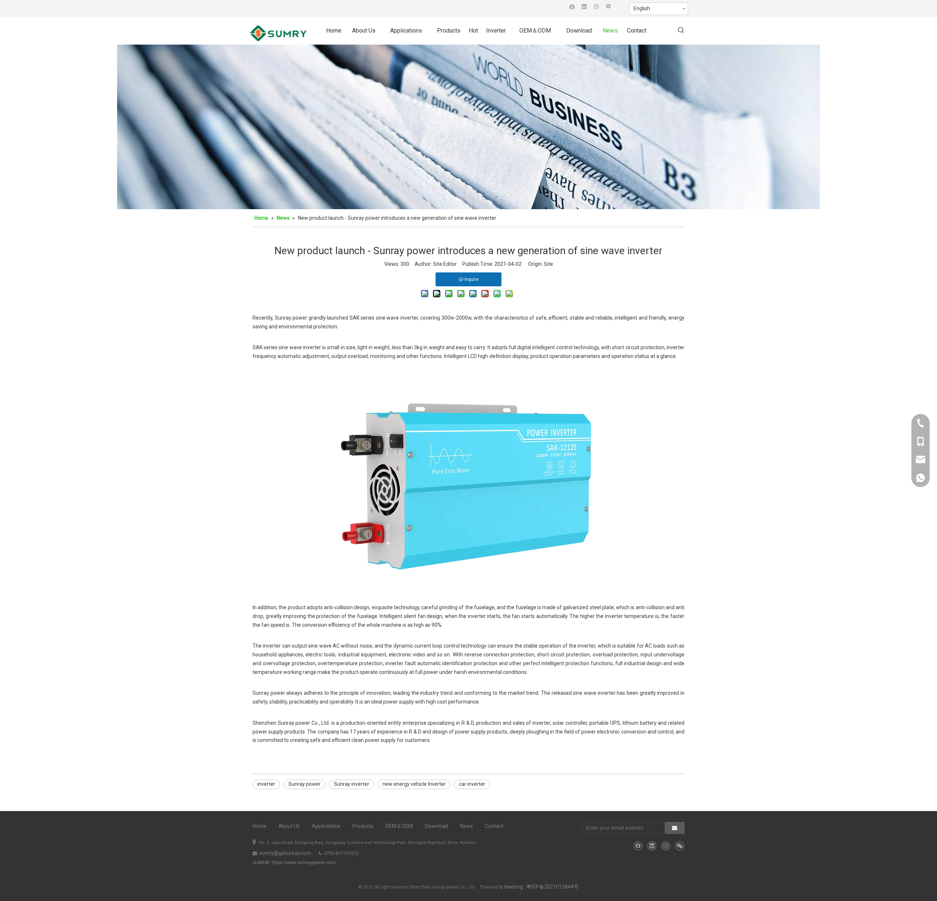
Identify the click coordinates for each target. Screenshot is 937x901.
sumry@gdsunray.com (284, 853)
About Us (289, 826)
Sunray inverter (351, 784)
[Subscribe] (674, 828)
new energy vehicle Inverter (414, 784)
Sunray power (304, 784)
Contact (494, 826)
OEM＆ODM (399, 826)
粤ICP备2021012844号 (552, 887)
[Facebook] (572, 6)
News (466, 826)
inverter (266, 784)
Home (259, 826)
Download (436, 826)
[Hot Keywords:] (681, 30)
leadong (513, 887)
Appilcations (326, 826)
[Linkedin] (584, 6)
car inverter (472, 784)
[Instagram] (596, 6)
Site (548, 264)
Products (362, 826)
